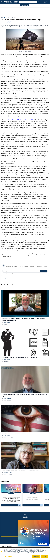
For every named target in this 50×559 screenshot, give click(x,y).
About (25, 514)
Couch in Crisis (4, 278)
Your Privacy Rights (8, 556)
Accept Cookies (36, 556)
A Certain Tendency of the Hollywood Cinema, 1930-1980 (21, 120)
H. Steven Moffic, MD (8, 472)
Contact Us (25, 517)
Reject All (44, 556)
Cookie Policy (9, 553)
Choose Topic (23, 5)
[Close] (48, 549)
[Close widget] (47, 522)
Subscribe (43, 271)
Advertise (25, 516)
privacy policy (25, 273)
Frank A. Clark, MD (7, 435)
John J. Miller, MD (7, 322)
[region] (25, 553)
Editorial (25, 519)
